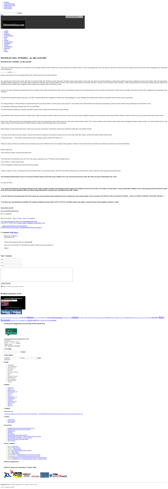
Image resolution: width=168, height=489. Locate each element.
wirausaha (53, 320)
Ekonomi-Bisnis (8, 35)
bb (18, 317)
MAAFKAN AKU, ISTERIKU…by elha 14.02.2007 (20, 437)
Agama (6, 31)
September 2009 (11, 421)
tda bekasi (33, 320)
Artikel (6, 32)
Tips (5, 49)
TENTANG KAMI (9, 5)
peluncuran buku (137, 317)
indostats (92, 317)
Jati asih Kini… (11, 433)
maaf (17, 221)
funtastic (85, 317)
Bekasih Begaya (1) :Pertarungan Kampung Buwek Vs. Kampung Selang (29, 457)
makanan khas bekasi (129, 317)
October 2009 (11, 419)
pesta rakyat (143, 317)
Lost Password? (7, 359)
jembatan (97, 317)
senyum (17, 320)
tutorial (42, 320)
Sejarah (6, 45)
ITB (95, 317)
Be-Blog (23, 317)
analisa (2, 317)
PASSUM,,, (10, 432)
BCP (20, 317)
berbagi (43, 317)
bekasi (30, 317)
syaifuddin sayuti (23, 320)
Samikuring (13, 320)
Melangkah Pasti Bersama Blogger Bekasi (18, 435)
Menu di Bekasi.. (12, 440)
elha (5, 221)
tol (40, 320)
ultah (46, 320)
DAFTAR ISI (8, 8)
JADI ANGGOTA (9, 3)
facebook (82, 317)
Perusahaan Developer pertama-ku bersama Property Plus (21, 428)
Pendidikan (7, 43)
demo (70, 317)
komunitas (113, 317)
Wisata (6, 51)
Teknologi (7, 48)
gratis (89, 317)
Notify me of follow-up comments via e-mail (12, 286)
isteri (8, 221)
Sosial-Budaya (8, 46)
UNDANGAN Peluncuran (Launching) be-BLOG (19, 429)
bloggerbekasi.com (13, 24)
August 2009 (11, 422)
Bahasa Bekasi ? (11, 430)
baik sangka (15, 317)
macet (123, 317)
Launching (117, 317)
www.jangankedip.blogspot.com (28, 221)
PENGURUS (8, 7)
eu (79, 317)
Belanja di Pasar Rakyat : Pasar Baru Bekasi (14, 226)
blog (46, 317)
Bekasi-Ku (7, 34)
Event (5, 37)
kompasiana (107, 317)
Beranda (6, 2)
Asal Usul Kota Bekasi (8, 317)
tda (29, 320)
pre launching (148, 317)
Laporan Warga (8, 42)
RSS (2, 15)
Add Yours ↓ (14, 232)
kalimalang (102, 317)
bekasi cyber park (37, 317)
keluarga (12, 221)
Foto (5, 38)
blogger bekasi (57, 317)
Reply (6, 248)
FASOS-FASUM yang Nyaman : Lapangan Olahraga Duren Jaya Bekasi (21, 227)
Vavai (48, 320)
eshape (74, 317)
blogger (49, 317)
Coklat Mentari (66, 317)
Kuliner (6, 40)
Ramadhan (155, 317)
